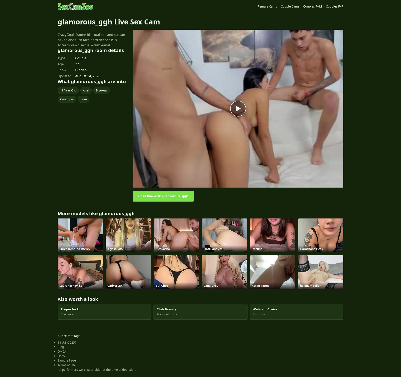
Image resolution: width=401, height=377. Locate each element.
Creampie (67, 99)
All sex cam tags (69, 336)
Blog (61, 347)
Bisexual (102, 90)
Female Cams (267, 6)
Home (62, 356)
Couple (80, 58)
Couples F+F (334, 6)
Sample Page (67, 360)
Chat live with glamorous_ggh (163, 196)
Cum (83, 99)
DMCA (62, 351)
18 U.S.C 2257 (67, 342)
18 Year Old (68, 90)
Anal (86, 90)
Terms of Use (67, 365)
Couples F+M (312, 6)
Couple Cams (290, 6)
